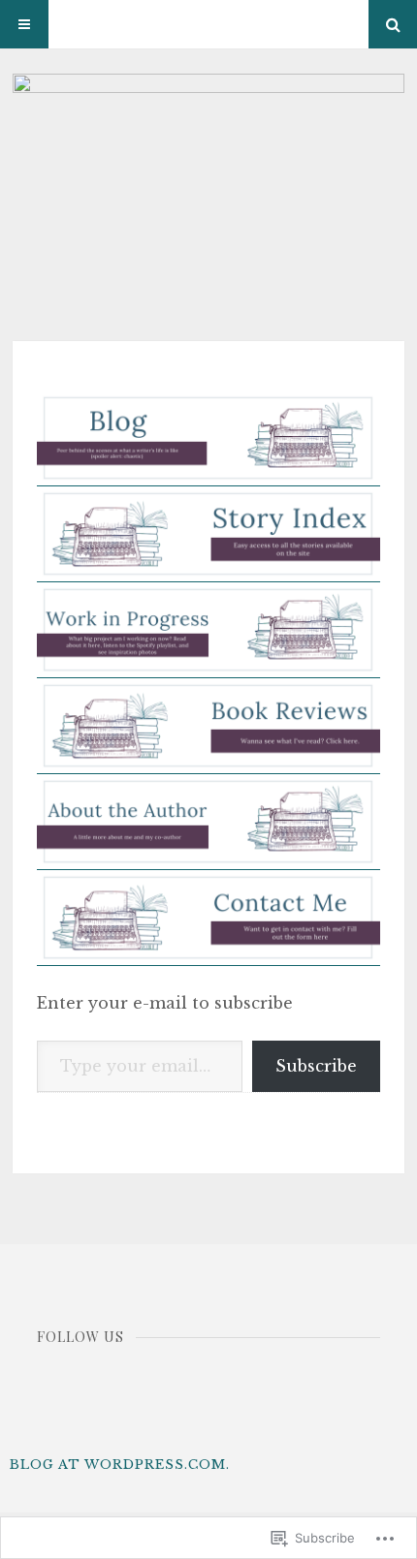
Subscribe (316, 1066)
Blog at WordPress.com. (120, 1464)
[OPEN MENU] (24, 24)
